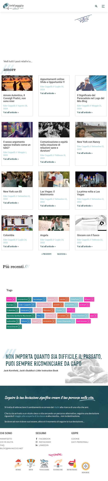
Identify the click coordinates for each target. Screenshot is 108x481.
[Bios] (31, 463)
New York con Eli (12, 191)
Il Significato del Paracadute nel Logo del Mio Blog (90, 98)
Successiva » (62, 254)
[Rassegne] (58, 463)
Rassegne (58, 470)
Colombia (8, 235)
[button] (96, 6)
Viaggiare (44, 470)
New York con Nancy (88, 141)
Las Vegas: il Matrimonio (47, 193)
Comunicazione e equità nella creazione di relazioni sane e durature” (54, 146)
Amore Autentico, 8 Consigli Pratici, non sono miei (14, 98)
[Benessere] (72, 463)
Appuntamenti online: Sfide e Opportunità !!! (52, 81)
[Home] (18, 463)
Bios (31, 470)
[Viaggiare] (44, 463)
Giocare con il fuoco (88, 235)
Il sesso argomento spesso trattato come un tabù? (17, 144)
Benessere (72, 470)
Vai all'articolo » (11, 112)
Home (18, 470)
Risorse (85, 472)
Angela (44, 235)
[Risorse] (85, 466)
